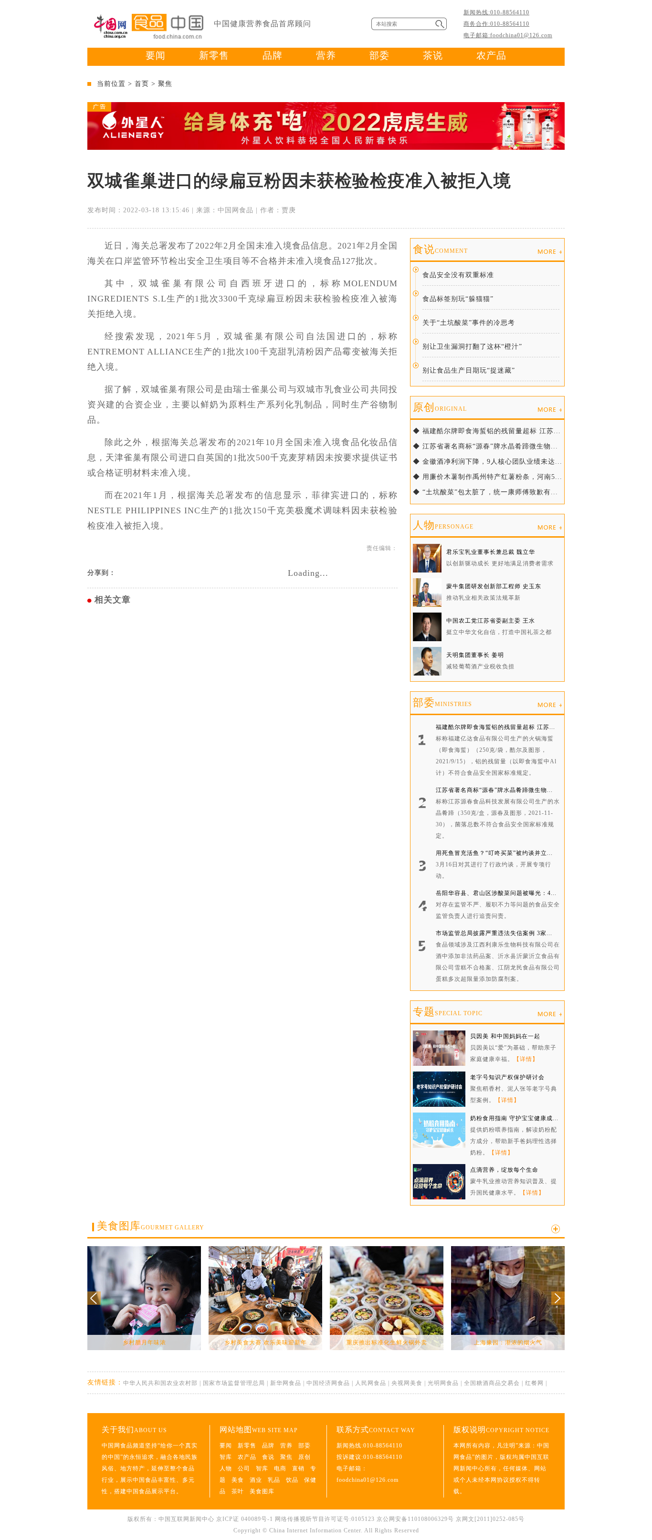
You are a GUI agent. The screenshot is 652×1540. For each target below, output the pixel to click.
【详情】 (526, 1059)
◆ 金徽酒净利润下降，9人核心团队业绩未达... (487, 461)
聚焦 (165, 83)
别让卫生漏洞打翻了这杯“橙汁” (472, 346)
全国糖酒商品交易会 (492, 1383)
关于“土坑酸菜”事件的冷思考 (468, 322)
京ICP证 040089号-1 (244, 1519)
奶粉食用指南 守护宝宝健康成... (514, 1118)
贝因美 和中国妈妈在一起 (505, 1036)
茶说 (433, 55)
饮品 (292, 1480)
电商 (280, 1468)
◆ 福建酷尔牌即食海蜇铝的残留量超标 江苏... (487, 431)
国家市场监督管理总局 (234, 1383)
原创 (440, 407)
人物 (443, 525)
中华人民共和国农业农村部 (160, 1383)
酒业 (256, 1480)
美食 (237, 1480)
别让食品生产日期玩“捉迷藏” (468, 370)
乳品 (274, 1480)
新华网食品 (285, 1383)
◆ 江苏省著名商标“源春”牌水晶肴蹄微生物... (485, 446)
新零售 (214, 55)
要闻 (156, 55)
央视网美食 (406, 1383)
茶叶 (237, 1491)
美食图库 (150, 1226)
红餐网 (534, 1383)
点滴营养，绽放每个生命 (504, 1169)
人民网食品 (370, 1383)
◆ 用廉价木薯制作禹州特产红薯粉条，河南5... (487, 476)
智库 (226, 1457)
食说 (440, 249)
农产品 (491, 55)
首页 (142, 83)
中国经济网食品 (328, 1383)
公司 (244, 1468)
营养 (326, 55)
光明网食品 (443, 1383)
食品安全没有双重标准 (458, 275)
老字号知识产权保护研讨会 (507, 1077)
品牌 (273, 55)
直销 (298, 1468)
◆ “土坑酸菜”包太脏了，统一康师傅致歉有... (485, 492)
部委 (379, 55)
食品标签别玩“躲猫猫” (458, 298)
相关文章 (113, 599)
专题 (448, 1012)
